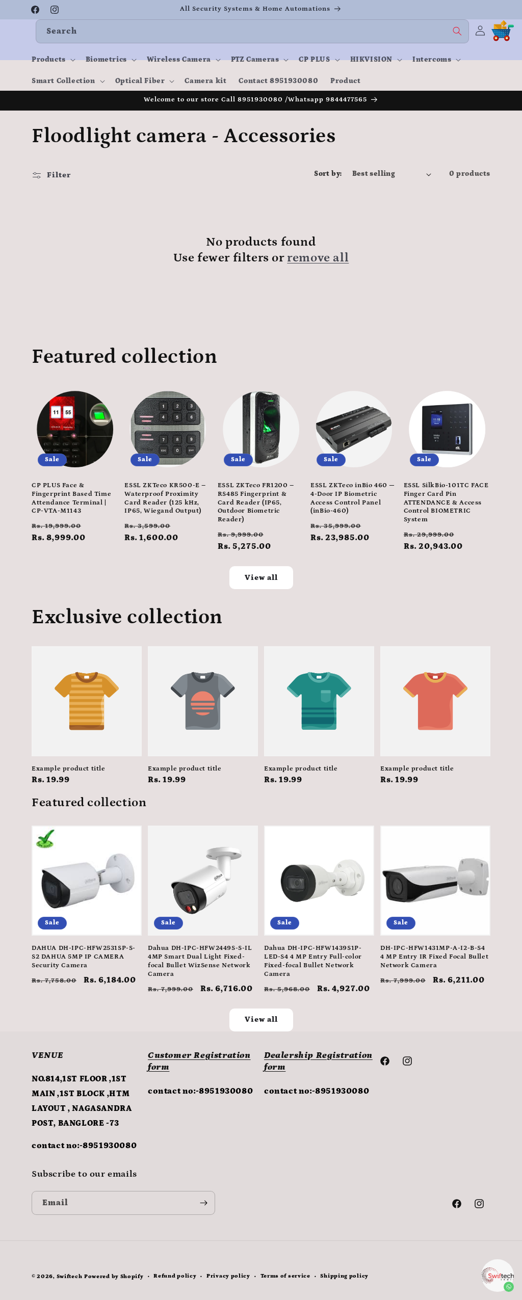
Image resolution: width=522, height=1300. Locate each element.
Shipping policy (344, 1276)
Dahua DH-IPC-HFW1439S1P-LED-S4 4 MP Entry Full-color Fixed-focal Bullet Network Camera (313, 961)
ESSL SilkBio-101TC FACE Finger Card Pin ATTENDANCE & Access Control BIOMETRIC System (446, 503)
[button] (52, 59)
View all (261, 577)
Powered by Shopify (114, 1277)
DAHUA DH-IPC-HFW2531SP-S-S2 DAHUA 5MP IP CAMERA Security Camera (84, 956)
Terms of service (285, 1276)
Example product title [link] (69, 769)
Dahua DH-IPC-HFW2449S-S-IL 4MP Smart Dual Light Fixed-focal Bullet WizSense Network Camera (200, 961)
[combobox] (252, 31)
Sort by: (328, 174)
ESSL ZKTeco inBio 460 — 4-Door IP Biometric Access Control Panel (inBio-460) (352, 498)
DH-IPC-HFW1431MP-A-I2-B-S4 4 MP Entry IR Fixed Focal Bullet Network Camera (434, 956)
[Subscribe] (203, 1203)
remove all (318, 257)
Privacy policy (228, 1276)
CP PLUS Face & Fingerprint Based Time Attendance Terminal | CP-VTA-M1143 (71, 498)
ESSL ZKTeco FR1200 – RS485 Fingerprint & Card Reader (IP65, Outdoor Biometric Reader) (256, 503)
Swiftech (70, 1277)
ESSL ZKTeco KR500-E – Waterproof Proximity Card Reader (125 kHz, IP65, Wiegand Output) (165, 498)
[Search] (457, 31)
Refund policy (174, 1276)
